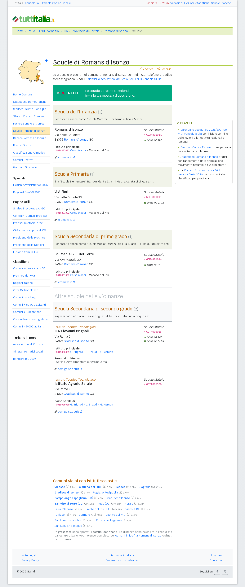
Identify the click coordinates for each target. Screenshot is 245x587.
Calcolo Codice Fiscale (56, 3)
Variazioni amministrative (122, 560)
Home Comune (22, 94)
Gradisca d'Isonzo (76, 341)
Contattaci (216, 560)
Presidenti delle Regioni (28, 245)
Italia (31, 31)
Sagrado (151, 487)
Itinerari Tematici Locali (28, 351)
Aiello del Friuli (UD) (104, 509)
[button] (217, 572)
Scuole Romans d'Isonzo (29, 131)
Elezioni (189, 3)
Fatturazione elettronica (28, 123)
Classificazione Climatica (29, 152)
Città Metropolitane (25, 290)
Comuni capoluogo (25, 297)
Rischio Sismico (23, 145)
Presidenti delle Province (29, 237)
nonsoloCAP (33, 3)
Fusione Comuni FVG (26, 252)
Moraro (134, 503)
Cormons (91, 514)
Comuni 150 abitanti (27, 312)
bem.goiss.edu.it (68, 369)
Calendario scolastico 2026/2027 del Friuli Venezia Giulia (123, 79)
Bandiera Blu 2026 (157, 3)
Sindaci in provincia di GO (29, 208)
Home (20, 31)
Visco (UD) (138, 509)
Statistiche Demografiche (30, 101)
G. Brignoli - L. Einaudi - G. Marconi (92, 352)
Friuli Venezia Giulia (53, 31)
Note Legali (29, 555)
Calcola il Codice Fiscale (195, 147)
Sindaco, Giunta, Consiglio (29, 109)
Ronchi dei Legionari (114, 520)
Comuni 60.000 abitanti (29, 304)
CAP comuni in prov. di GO (29, 230)
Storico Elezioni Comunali (29, 116)
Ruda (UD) (109, 503)
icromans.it (65, 157)
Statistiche (202, 3)
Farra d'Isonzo (69, 509)
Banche (226, 3)
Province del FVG (24, 275)
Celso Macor (78, 150)
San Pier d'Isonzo (124, 498)
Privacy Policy (30, 560)
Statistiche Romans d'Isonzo (199, 157)
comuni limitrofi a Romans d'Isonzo (138, 535)
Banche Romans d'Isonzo (29, 138)
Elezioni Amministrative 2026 (30, 185)
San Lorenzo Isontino (74, 520)
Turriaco (65, 514)
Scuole (215, 3)
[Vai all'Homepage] (35, 18)
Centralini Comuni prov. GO (30, 215)
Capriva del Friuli (121, 514)
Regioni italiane (23, 283)
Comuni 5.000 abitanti (28, 326)
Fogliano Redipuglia (111, 492)
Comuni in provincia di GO (29, 268)
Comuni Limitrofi (23, 160)
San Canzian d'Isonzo (74, 526)
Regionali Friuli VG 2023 (26, 192)
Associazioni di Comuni (28, 344)
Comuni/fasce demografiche (30, 319)
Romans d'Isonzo (116, 31)
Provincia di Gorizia (86, 31)
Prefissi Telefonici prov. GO (30, 223)
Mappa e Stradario (25, 167)
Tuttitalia (18, 3)
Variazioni (176, 3)
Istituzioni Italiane (122, 555)
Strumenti (217, 555)
